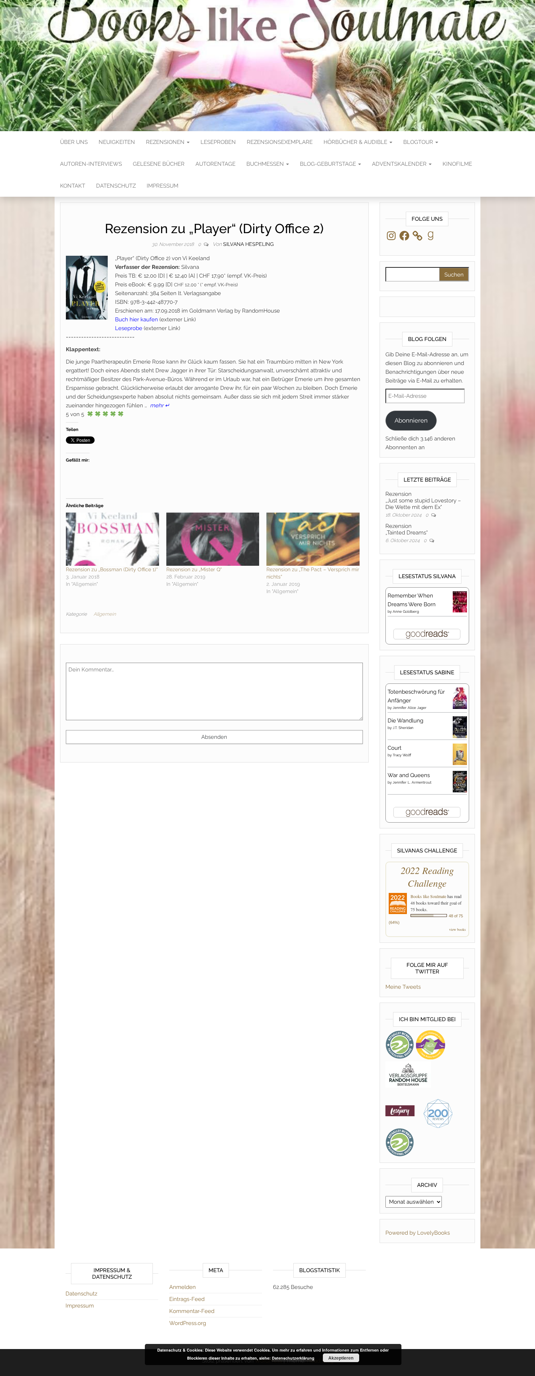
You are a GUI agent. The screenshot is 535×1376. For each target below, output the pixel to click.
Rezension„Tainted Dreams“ (406, 529)
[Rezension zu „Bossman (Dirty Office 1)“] (112, 539)
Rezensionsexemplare (280, 142)
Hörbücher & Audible (356, 142)
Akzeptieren (340, 1358)
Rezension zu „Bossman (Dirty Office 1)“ (112, 569)
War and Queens (409, 775)
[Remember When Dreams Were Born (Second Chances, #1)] (460, 601)
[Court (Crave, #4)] (460, 753)
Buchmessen (265, 164)
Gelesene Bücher (159, 164)
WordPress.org (187, 1323)
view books (457, 929)
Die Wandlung (405, 720)
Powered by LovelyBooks (417, 1233)
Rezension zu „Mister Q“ (194, 569)
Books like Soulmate (428, 896)
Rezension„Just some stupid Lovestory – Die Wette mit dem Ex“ (423, 500)
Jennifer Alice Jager (410, 708)
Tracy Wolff (402, 755)
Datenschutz (116, 186)
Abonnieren (411, 420)
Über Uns (74, 142)
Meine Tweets (403, 987)
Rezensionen (166, 142)
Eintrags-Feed (187, 1299)
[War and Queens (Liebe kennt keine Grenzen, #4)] (460, 781)
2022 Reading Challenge (427, 876)
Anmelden (182, 1287)
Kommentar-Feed (191, 1311)
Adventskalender (400, 164)
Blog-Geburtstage (328, 164)
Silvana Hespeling (248, 244)
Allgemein (105, 614)
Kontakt (72, 186)
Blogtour (419, 142)
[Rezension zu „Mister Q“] (212, 539)
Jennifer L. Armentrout (412, 782)
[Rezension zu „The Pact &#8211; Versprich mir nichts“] (313, 539)
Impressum (162, 186)
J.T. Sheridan (403, 728)
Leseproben (218, 142)
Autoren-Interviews (91, 164)
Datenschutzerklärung (293, 1358)
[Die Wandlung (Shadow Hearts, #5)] (460, 727)
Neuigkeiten (117, 142)
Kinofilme (457, 164)
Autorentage (215, 164)
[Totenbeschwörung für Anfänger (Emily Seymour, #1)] (460, 697)
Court (394, 748)
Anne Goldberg (406, 611)
